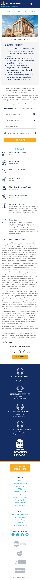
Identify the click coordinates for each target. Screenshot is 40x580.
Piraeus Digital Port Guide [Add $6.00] (18, 133)
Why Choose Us (20, 505)
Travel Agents (20, 500)
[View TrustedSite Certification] (20, 570)
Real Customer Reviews (20, 514)
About (20, 481)
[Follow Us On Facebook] (13, 535)
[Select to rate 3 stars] (20, 351)
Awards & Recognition (20, 484)
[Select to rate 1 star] (11, 351)
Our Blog (20, 494)
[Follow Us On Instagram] (22, 535)
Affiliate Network (20, 503)
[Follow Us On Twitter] (17, 535)
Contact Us (20, 486)
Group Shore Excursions (20, 492)
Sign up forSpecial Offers (20, 468)
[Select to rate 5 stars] (28, 351)
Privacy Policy (20, 520)
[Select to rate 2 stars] (15, 351)
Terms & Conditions (20, 525)
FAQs (20, 489)
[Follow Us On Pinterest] (27, 535)
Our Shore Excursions (20, 497)
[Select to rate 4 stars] (24, 351)
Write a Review (20, 357)
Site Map (20, 523)
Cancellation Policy (20, 517)
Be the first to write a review (20, 39)
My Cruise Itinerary (29, 108)
